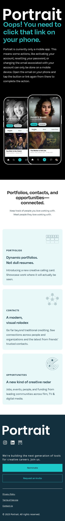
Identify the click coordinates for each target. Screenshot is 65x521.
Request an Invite (32, 478)
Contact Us (8, 505)
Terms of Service (10, 500)
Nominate (32, 467)
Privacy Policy (9, 494)
